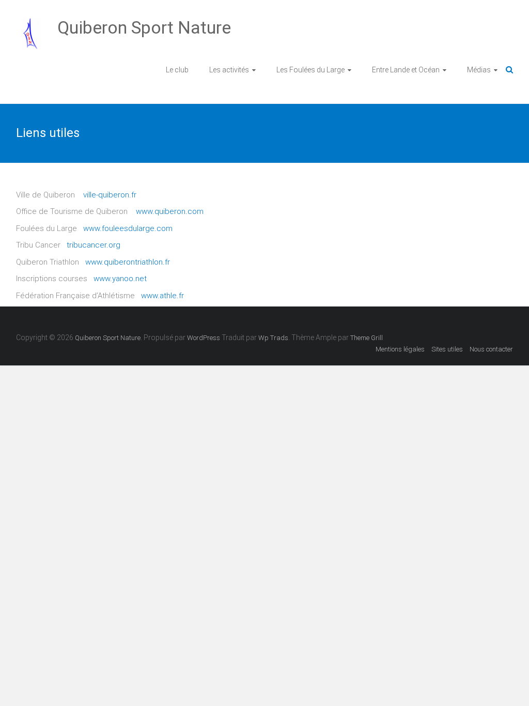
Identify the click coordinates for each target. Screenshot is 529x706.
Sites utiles (447, 349)
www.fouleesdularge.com (128, 228)
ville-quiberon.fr (109, 194)
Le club (177, 70)
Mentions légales (400, 349)
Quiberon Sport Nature (144, 27)
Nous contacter (491, 349)
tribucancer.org (93, 245)
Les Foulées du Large (310, 70)
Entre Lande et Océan (406, 70)
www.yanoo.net (120, 278)
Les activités (229, 70)
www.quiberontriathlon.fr (127, 262)
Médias (479, 70)
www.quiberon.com (170, 211)
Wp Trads (273, 338)
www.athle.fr (162, 295)
